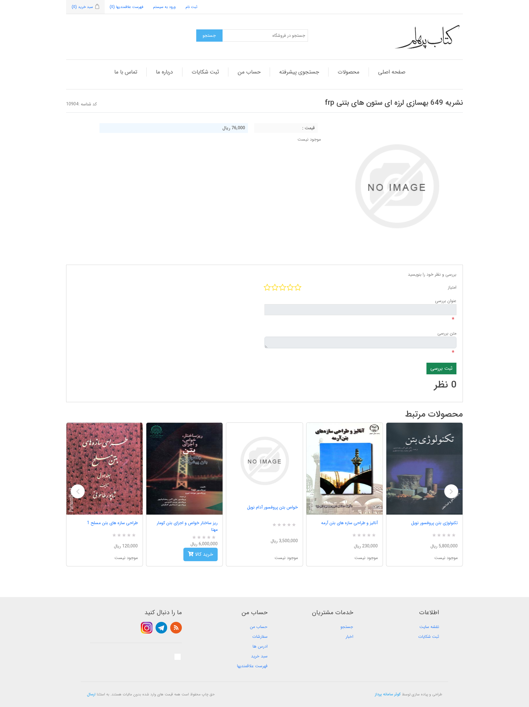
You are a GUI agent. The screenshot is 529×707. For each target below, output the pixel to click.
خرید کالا (203, 554)
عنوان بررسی (445, 300)
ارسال (91, 694)
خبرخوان (176, 627)
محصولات (348, 72)
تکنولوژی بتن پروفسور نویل (434, 523)
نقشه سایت (429, 626)
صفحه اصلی (391, 72)
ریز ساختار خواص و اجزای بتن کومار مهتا (187, 526)
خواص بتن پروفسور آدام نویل (272, 507)
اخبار (349, 636)
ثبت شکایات (205, 72)
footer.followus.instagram (146, 627)
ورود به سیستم (164, 7)
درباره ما (164, 72)
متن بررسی (446, 333)
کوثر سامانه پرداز (388, 694)
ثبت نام (191, 7)
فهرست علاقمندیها (252, 666)
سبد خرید (259, 656)
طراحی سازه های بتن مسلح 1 (112, 523)
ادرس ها (260, 646)
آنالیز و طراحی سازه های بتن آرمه (349, 523)
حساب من (249, 72)
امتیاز (452, 287)
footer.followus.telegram (161, 627)
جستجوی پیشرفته (299, 72)
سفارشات (260, 636)
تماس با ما (125, 72)
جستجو (346, 626)
